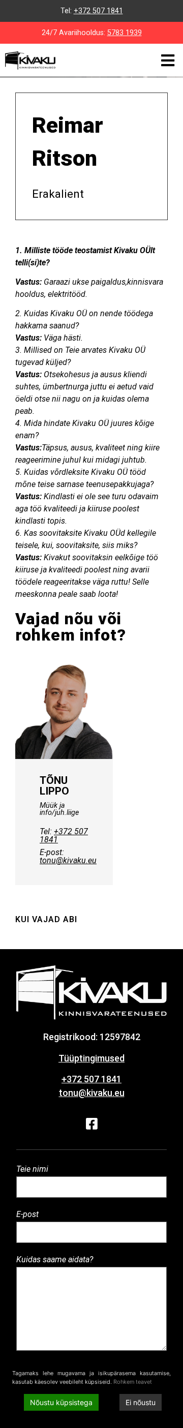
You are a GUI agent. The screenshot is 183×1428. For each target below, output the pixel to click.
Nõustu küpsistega (61, 1402)
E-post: (68, 856)
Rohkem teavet (132, 1381)
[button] (167, 60)
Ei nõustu (141, 1402)
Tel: (64, 835)
